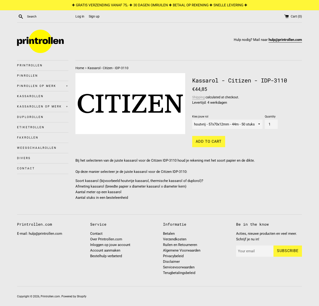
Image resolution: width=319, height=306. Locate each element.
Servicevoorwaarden (179, 267)
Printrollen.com (50, 296)
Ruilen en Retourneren (180, 245)
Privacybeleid (173, 256)
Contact (26, 168)
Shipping (198, 97)
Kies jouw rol (200, 116)
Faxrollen (28, 137)
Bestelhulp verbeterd (106, 256)
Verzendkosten (174, 239)
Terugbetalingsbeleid (179, 273)
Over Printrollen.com (106, 239)
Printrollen (30, 65)
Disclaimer (171, 262)
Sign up (94, 16)
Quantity (270, 116)
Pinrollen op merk (42, 86)
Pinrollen (27, 75)
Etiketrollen (31, 127)
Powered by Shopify (73, 296)
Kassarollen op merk (42, 106)
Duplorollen (30, 117)
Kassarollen (30, 96)
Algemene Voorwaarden (181, 250)
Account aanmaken (105, 250)
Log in (79, 16)
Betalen (169, 233)
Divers (24, 158)
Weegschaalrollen (37, 147)
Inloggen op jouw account (110, 245)
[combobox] (50, 16)
